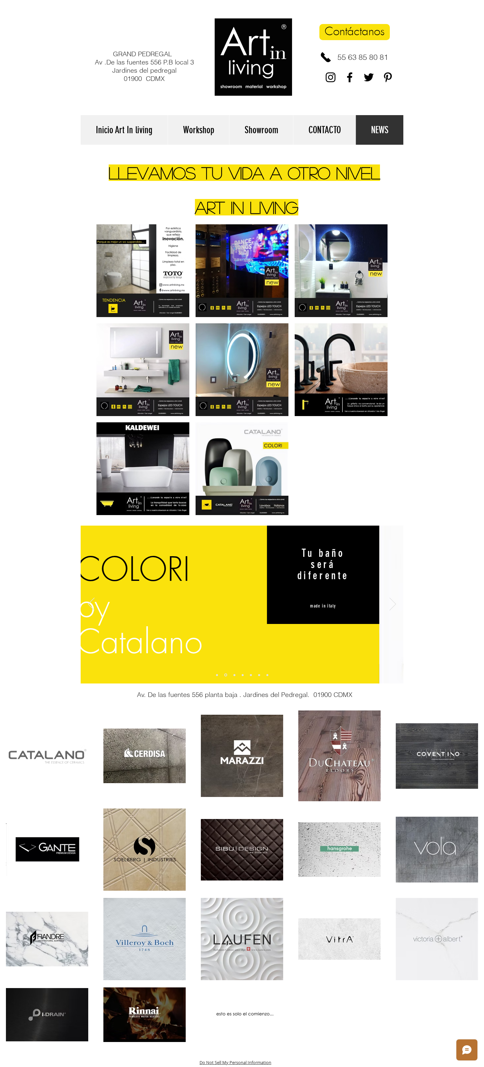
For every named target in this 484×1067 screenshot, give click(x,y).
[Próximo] (393, 604)
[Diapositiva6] (259, 675)
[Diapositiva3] (234, 675)
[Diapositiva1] (217, 675)
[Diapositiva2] (225, 675)
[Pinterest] (387, 77)
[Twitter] (368, 77)
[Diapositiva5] (251, 675)
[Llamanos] (325, 57)
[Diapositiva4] (243, 675)
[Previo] (91, 604)
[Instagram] (330, 77)
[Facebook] (349, 77)
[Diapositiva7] (267, 675)
